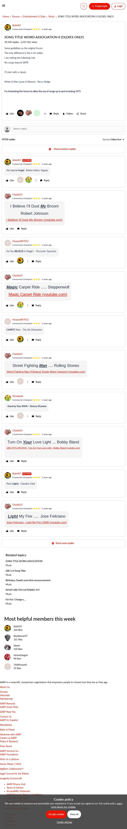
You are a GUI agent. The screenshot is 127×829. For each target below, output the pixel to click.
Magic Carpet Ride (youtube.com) (38, 294)
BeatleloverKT (21, 636)
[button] (4, 7)
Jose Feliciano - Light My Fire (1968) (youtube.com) (36, 522)
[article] (63, 172)
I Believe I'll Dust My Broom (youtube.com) (34, 220)
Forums (16, 17)
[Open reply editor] (63, 129)
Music (51, 17)
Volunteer (5, 695)
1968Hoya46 (20, 665)
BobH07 (16, 25)
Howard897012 (20, 241)
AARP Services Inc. (9, 751)
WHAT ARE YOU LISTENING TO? (23, 590)
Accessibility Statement (18, 791)
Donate (4, 692)
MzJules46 (17, 396)
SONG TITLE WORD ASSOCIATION (24, 561)
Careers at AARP (8, 738)
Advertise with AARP (10, 735)
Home (6, 17)
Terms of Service (15, 788)
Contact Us (5, 717)
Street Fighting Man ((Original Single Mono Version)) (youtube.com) (45, 371)
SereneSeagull (21, 655)
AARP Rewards (7, 704)
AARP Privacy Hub (16, 784)
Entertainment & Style (34, 17)
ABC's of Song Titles (16, 571)
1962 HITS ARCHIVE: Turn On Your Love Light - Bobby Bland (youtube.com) (43, 448)
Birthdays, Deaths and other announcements (28, 580)
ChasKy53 (17, 195)
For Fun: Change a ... (16, 600)
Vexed (17, 646)
